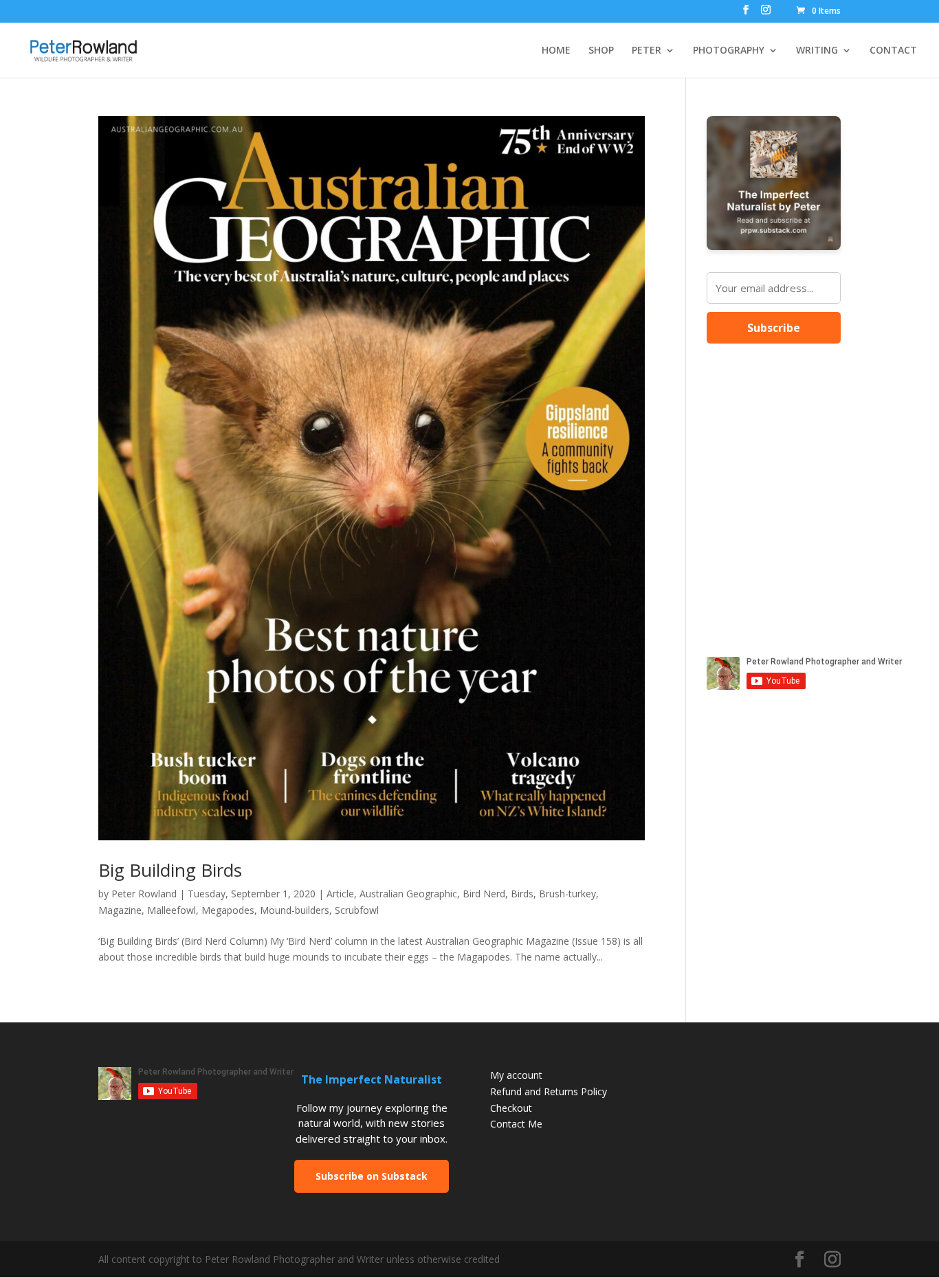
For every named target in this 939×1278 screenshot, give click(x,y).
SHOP (601, 50)
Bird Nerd (484, 893)
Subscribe (773, 327)
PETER (646, 50)
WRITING (817, 50)
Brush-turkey (567, 893)
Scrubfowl (357, 910)
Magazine (120, 910)
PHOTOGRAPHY (728, 50)
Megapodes (227, 910)
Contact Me (516, 1123)
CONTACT (893, 50)
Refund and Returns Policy (548, 1091)
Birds (522, 893)
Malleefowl (171, 910)
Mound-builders (294, 910)
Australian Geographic (408, 893)
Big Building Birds (170, 869)
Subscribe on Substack (372, 1175)
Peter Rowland (144, 893)
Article (340, 893)
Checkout (511, 1107)
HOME (556, 50)
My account (516, 1074)
